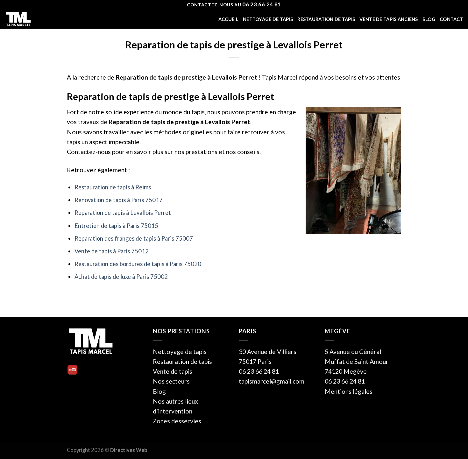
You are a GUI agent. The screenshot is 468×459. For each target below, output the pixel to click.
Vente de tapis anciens (388, 19)
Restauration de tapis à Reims (112, 187)
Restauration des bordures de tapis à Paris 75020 (137, 263)
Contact (451, 19)
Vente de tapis (172, 371)
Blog (428, 19)
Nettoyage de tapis (268, 19)
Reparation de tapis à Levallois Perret (122, 212)
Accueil (228, 19)
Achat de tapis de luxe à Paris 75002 (121, 276)
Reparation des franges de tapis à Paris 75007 (133, 238)
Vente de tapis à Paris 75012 (111, 251)
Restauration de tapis (326, 19)
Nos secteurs (171, 381)
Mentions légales (348, 391)
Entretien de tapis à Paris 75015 (116, 225)
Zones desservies (177, 421)
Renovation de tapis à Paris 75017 (118, 199)
